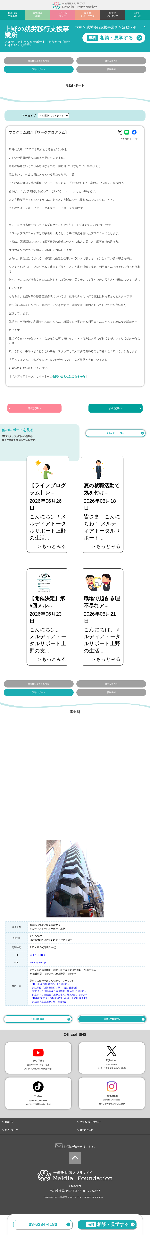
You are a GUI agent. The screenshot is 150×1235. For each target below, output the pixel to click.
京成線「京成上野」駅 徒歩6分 (49, 1001)
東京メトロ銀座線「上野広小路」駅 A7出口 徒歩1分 (59, 994)
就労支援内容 (111, 61)
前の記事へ (34, 408)
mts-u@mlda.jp (38, 962)
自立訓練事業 (37, 15)
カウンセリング (62, 15)
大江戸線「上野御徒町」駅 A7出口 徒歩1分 (54, 987)
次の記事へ (115, 408)
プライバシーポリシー (90, 1122)
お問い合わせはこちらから (69, 376)
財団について (86, 1130)
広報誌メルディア (112, 15)
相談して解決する (112, 1019)
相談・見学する (108, 1224)
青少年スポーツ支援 (87, 15)
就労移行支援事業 (12, 15)
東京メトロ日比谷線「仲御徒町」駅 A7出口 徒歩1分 (59, 991)
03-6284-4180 (43, 1224)
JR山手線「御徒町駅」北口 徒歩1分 (51, 984)
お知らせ (9, 1122)
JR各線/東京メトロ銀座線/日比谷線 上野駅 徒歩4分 (59, 998)
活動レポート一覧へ (115, 433)
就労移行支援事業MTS (38, 61)
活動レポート (38, 69)
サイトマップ (11, 1130)
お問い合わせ (137, 15)
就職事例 (111, 69)
